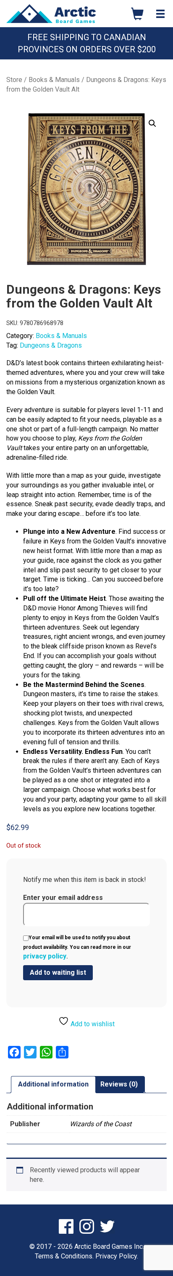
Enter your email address (63, 898)
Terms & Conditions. (64, 1256)
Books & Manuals (54, 80)
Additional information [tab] (53, 1084)
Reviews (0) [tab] (119, 1084)
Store (14, 80)
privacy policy (44, 956)
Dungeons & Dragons (51, 345)
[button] (152, 123)
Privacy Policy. (116, 1256)
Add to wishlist (92, 1024)
